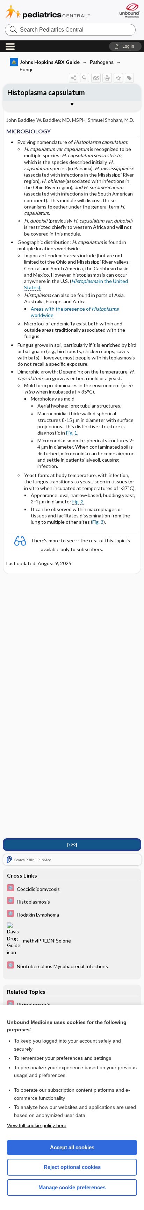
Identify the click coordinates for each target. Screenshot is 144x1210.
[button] (125, 46)
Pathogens (102, 62)
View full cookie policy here (36, 1125)
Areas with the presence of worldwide (74, 312)
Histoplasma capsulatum (46, 92)
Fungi (26, 69)
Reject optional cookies (72, 1167)
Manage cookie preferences (72, 1187)
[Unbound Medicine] (129, 10)
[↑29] (72, 844)
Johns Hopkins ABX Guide (50, 62)
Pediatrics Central (47, 12)
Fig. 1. (72, 433)
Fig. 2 (78, 501)
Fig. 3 (97, 522)
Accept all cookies (72, 1147)
